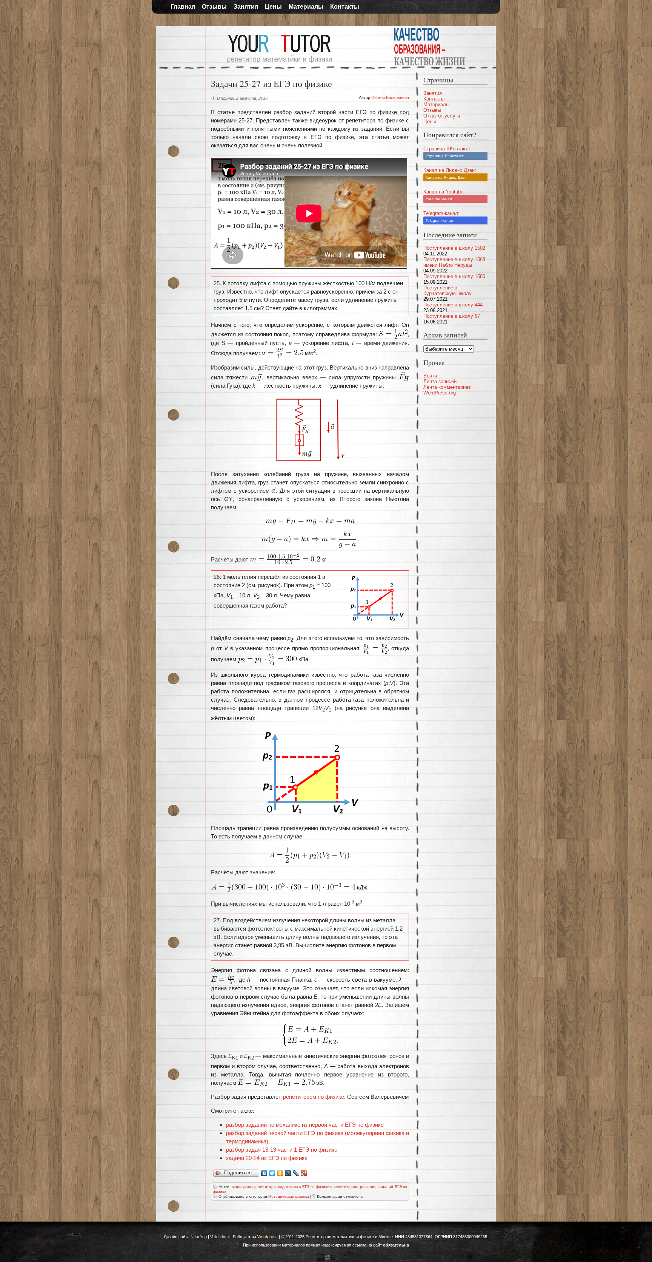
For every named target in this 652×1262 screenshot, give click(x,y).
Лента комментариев (447, 387)
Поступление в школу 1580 (454, 276)
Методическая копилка (288, 1196)
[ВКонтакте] (264, 1173)
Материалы (306, 6)
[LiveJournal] (296, 1173)
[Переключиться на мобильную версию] (326, 1259)
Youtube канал (439, 199)
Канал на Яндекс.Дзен (446, 177)
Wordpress (267, 1236)
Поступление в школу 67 (451, 316)
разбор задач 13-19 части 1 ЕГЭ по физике (281, 1149)
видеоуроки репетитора (253, 1187)
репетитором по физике (313, 1096)
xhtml (224, 1236)
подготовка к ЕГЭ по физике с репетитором (318, 1187)
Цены (273, 6)
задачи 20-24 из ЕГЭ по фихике (267, 1158)
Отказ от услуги (441, 116)
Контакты (344, 6)
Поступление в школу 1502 (454, 248)
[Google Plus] (304, 1173)
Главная (183, 6)
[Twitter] (272, 1173)
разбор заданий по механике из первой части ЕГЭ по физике (305, 1124)
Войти (430, 376)
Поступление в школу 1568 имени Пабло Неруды (454, 262)
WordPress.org (439, 393)
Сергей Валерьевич (390, 97)
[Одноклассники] (280, 1173)
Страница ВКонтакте (445, 156)
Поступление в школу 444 (453, 305)
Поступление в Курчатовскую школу (447, 290)
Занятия (246, 6)
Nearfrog (199, 1236)
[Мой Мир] (288, 1173)
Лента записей (440, 381)
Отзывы (214, 6)
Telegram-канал (439, 220)
